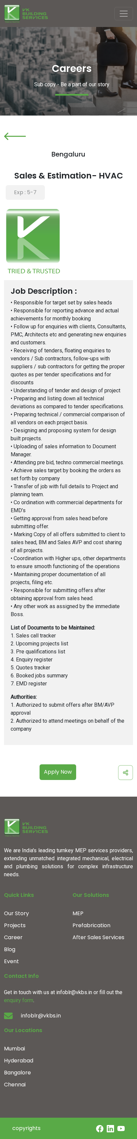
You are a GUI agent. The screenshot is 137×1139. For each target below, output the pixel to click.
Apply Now (58, 772)
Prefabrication (91, 925)
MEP (77, 913)
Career (13, 937)
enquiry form (18, 1000)
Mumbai (14, 1048)
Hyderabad (18, 1060)
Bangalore (17, 1072)
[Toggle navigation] (123, 13)
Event (11, 961)
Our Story (16, 913)
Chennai (15, 1084)
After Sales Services (98, 937)
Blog (9, 949)
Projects (15, 925)
